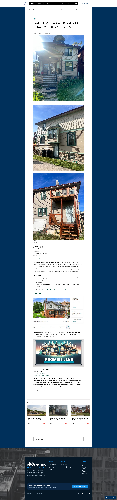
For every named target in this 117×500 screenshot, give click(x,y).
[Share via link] (44, 390)
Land (52, 9)
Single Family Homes (44, 9)
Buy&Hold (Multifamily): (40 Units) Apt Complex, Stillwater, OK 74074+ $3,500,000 (35, 418)
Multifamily (35, 9)
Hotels (72, 9)
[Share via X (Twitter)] (37, 390)
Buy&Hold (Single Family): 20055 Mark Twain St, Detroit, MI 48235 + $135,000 (80, 418)
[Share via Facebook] (34, 390)
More (77, 9)
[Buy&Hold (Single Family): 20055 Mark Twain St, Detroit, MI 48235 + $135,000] (80, 410)
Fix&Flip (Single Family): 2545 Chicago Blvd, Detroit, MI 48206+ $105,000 (58, 418)
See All (89, 402)
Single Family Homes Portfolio (62, 9)
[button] (88, 9)
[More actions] (83, 19)
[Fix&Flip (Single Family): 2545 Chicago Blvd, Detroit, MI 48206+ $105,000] (58, 410)
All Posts (28, 9)
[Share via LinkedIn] (40, 390)
